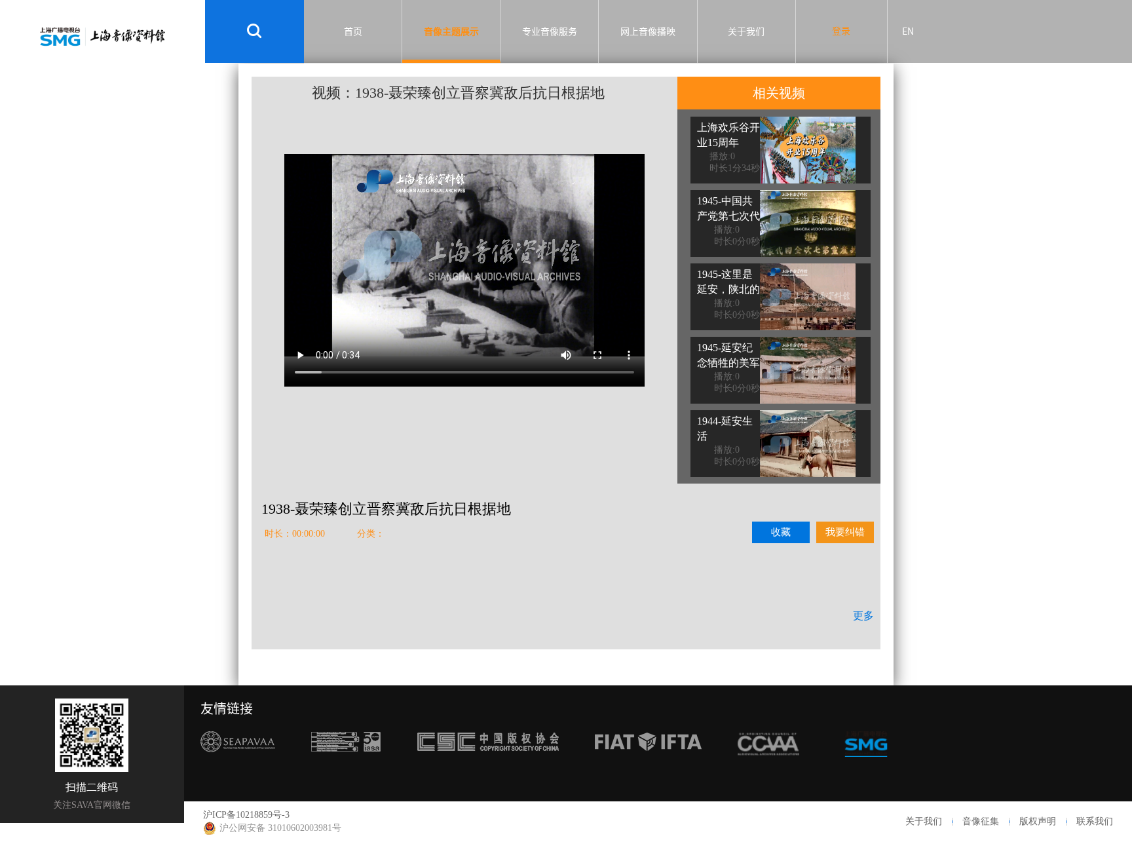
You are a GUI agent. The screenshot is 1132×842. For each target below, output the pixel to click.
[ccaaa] (768, 766)
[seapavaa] (237, 766)
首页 (353, 31)
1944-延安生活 (725, 428)
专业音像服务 (549, 31)
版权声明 (1037, 821)
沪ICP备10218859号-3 (246, 815)
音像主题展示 (451, 31)
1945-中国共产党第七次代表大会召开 (728, 216)
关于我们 (746, 31)
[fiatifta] (648, 766)
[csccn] (488, 766)
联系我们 (1094, 821)
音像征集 (980, 821)
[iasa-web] (346, 766)
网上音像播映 (647, 31)
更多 (863, 615)
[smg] (866, 766)
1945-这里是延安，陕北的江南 (728, 289)
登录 (841, 30)
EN (908, 31)
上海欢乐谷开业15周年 (728, 135)
